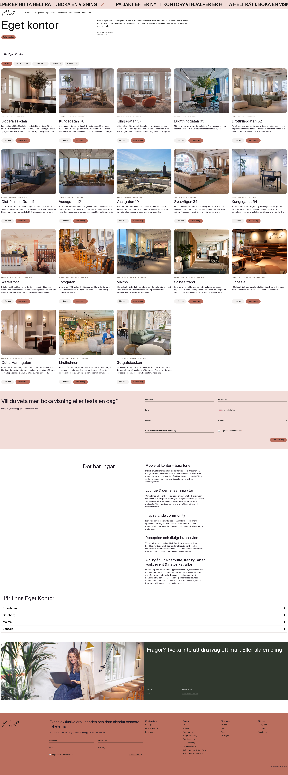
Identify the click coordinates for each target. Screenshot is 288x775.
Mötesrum (62, 13)
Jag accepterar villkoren (230, 431)
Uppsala (8, 629)
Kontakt (186, 728)
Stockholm (10, 608)
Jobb (222, 728)
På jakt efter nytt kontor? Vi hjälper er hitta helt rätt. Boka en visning (119, 4)
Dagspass (39, 13)
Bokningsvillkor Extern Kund (194, 750)
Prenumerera (134, 755)
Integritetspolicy (190, 736)
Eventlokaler (74, 13)
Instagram (262, 725)
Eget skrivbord (151, 728)
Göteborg (9, 615)
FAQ (184, 725)
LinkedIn (261, 728)
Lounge (148, 725)
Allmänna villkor (189, 746)
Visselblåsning (189, 743)
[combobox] (221, 410)
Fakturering (188, 732)
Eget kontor (51, 13)
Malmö (7, 622)
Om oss (223, 725)
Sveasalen (86, 13)
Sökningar (224, 736)
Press (222, 732)
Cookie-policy (189, 739)
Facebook (262, 732)
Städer (28, 13)
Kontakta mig (278, 440)
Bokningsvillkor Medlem (193, 754)
